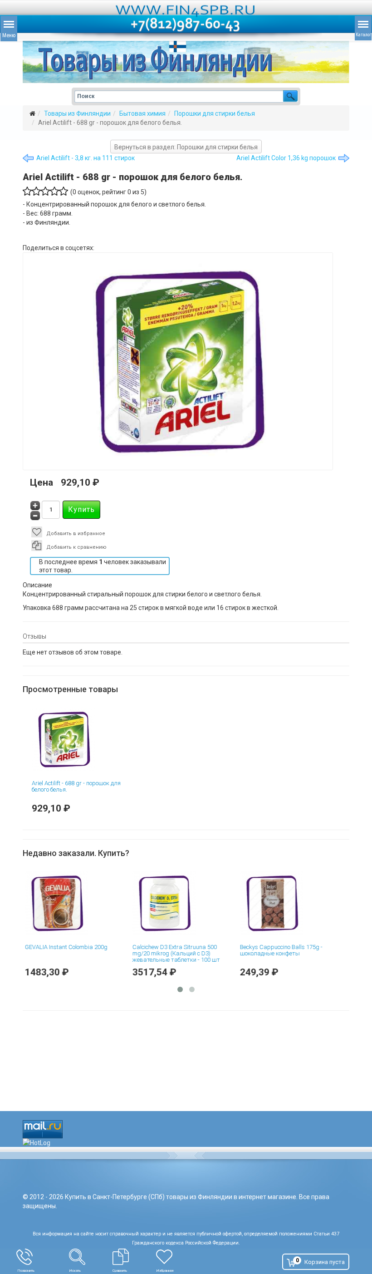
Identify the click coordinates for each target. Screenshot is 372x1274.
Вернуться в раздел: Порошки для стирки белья (186, 147)
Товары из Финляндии (77, 113)
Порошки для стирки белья (214, 113)
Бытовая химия (142, 113)
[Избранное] (181, 1257)
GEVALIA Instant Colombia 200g (73, 947)
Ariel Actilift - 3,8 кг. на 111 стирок (85, 158)
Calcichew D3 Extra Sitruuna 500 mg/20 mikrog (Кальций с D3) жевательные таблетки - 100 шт (183, 954)
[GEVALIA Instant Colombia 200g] (79, 903)
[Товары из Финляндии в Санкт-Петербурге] (186, 62)
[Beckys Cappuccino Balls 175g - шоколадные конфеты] (294, 903)
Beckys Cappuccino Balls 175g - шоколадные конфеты (288, 950)
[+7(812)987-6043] (42, 1257)
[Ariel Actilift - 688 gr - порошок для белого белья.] (79, 739)
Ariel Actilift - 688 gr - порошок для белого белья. (76, 786)
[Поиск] (91, 1257)
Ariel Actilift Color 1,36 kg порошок (286, 158)
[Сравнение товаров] (134, 1257)
